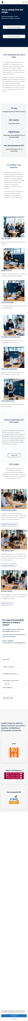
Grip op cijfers (6, 238)
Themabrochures (7, 550)
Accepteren (14, 1015)
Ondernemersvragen (9, 510)
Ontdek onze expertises (14, 36)
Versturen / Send (8, 698)
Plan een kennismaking (14, 27)
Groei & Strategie (7, 302)
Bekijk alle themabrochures (8, 565)
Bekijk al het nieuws (6, 603)
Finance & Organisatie (9, 369)
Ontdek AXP (14, 455)
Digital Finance (6, 270)
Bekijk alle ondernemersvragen (9, 524)
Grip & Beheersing (7, 401)
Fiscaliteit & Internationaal (10, 337)
